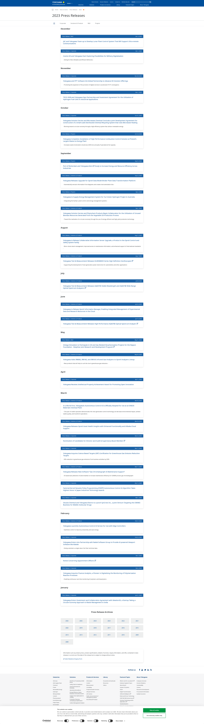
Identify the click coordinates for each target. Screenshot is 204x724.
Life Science (89, 694)
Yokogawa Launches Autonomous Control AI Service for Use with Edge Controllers (94, 526)
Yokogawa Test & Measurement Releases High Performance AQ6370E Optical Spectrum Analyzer (99, 324)
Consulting (89, 687)
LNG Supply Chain (57, 683)
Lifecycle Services (90, 691)
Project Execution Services (92, 689)
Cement (55, 696)
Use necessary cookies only (154, 715)
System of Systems (124, 687)
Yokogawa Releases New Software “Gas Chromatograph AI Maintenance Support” (94, 472)
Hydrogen (55, 691)
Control (88, 683)
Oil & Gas (55, 681)
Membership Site (125, 2)
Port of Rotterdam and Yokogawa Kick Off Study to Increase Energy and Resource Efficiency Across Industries (100, 167)
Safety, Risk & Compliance (76, 684)
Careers (111, 2)
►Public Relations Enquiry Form (72, 659)
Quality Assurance (141, 694)
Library (118, 5)
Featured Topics (130, 5)
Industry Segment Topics (126, 683)
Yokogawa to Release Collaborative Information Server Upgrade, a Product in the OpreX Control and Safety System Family (101, 241)
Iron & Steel (56, 704)
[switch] (82, 721)
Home (56, 9)
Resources (105, 683)
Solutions (91, 5)
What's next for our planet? (126, 681)
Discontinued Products (91, 699)
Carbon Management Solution (77, 703)
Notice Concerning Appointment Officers (78, 561)
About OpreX (123, 685)
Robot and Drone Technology (127, 696)
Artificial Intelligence (125, 694)
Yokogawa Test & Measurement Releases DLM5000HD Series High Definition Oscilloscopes (97, 261)
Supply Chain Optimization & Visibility (77, 696)
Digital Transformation (125, 691)
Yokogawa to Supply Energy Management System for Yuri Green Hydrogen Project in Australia (99, 197)
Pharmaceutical (56, 698)
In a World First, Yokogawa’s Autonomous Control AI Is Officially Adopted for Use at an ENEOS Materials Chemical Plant (98, 407)
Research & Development (143, 689)
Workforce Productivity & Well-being (77, 681)
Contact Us (117, 2)
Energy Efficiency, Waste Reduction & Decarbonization (77, 693)
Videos (105, 685)
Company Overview (141, 681)
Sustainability (140, 685)
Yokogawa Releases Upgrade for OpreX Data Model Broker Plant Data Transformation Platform (99, 181)
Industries (81, 5)
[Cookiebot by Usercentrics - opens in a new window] (47, 721)
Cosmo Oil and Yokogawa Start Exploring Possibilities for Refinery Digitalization (93, 56)
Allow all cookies (154, 710)
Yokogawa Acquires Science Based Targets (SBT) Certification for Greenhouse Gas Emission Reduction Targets (101, 454)
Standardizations (124, 704)
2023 (80, 9)
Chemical (55, 685)
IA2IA (121, 689)
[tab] (54, 23)
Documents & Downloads (109, 681)
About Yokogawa (144, 5)
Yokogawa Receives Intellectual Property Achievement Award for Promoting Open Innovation (98, 384)
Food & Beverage (57, 700)
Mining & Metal (56, 694)
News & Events (95, 2)
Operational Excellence (75, 690)
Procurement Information (143, 691)
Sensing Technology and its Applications (126, 701)
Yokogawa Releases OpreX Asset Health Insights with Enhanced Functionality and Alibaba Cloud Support (99, 427)
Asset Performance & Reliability (75, 687)
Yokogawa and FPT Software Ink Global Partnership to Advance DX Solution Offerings (95, 81)
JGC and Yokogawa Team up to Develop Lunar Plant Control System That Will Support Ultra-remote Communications (100, 42)
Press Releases (73, 9)
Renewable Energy (57, 689)
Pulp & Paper (56, 702)
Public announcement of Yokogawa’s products (92, 696)
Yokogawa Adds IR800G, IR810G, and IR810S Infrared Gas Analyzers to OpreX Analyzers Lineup (99, 359)
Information (89, 681)
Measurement (89, 685)
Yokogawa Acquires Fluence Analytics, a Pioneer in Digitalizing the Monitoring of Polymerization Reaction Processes (99, 574)
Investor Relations (104, 2)
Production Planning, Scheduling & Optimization (76, 700)
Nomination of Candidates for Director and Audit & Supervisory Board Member (93, 441)
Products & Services (105, 5)
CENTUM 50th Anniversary (126, 698)
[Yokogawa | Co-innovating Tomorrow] (59, 3)
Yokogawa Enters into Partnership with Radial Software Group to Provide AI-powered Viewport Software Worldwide (99, 543)
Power (54, 687)
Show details (119, 721)
